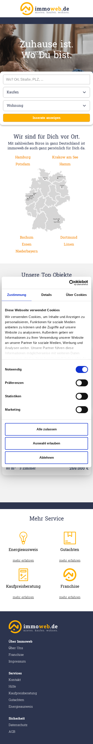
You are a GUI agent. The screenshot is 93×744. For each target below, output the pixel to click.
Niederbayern (27, 251)
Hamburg (22, 157)
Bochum (26, 237)
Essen (27, 244)
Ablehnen (46, 457)
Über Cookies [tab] (76, 295)
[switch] (82, 382)
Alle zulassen (47, 429)
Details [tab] (46, 295)
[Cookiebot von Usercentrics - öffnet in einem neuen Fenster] (69, 283)
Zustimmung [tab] (16, 295)
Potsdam (23, 164)
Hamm (65, 164)
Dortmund (68, 237)
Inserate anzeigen (47, 118)
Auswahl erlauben (46, 443)
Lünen (69, 244)
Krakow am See (65, 157)
